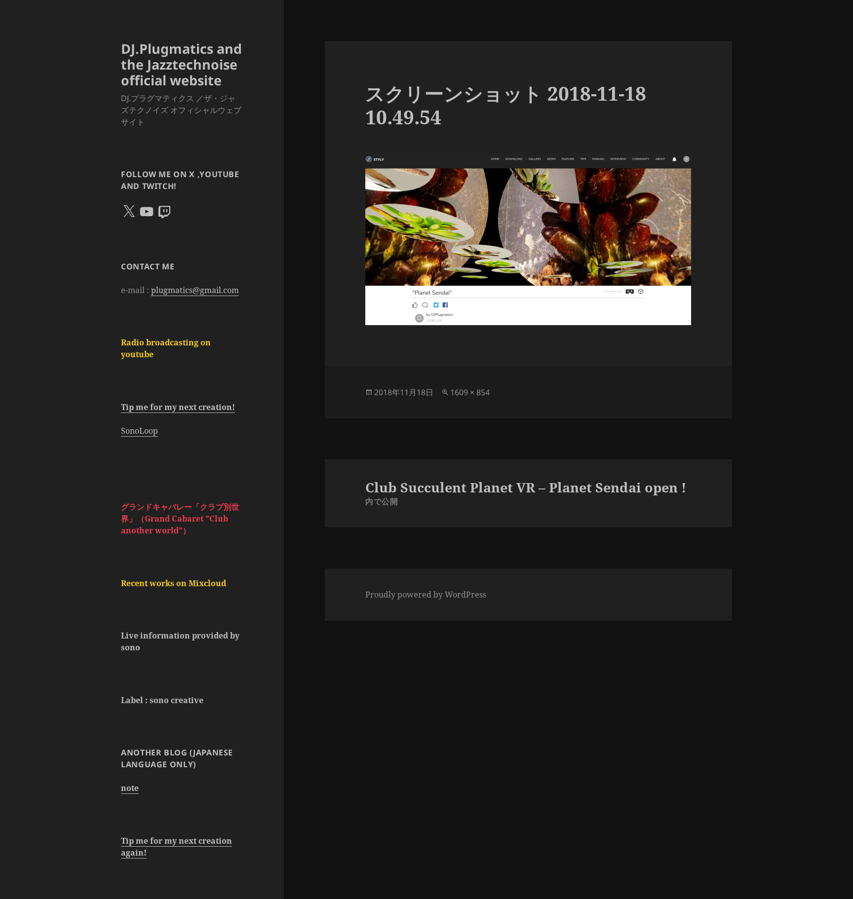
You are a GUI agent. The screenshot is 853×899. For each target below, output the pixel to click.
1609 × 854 (470, 392)
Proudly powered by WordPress (425, 594)
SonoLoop (139, 430)
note (130, 788)
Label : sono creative (162, 700)
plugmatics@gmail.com (195, 290)
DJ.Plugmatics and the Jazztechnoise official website (181, 64)
